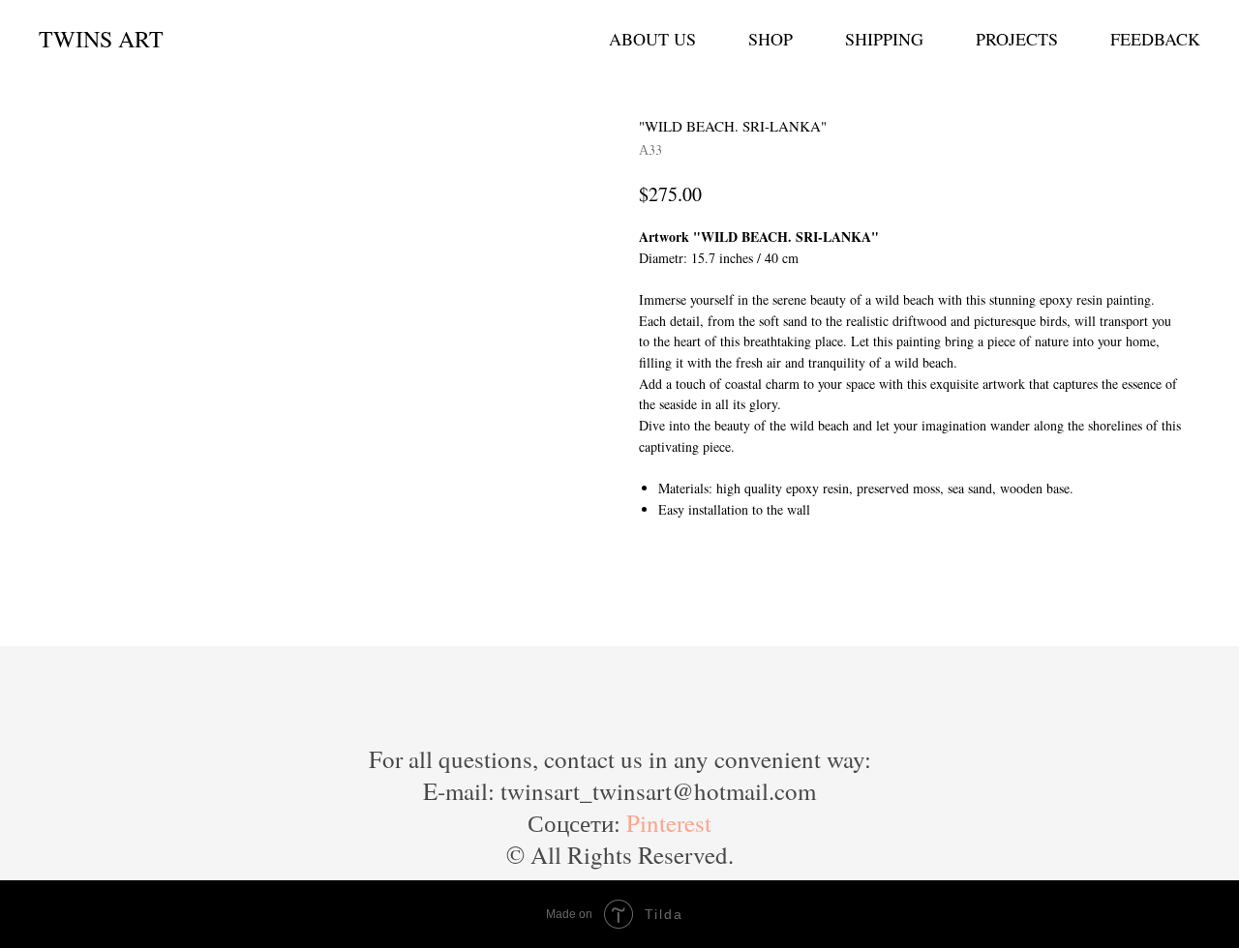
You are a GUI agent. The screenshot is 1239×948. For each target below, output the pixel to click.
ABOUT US (652, 38)
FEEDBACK (1155, 38)
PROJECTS (1017, 38)
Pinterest (668, 823)
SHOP (770, 38)
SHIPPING (884, 38)
